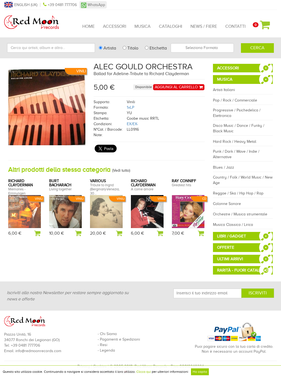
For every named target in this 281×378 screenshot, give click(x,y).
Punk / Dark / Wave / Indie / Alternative (236, 154)
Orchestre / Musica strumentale (240, 214)
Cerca (257, 47)
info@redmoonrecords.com (38, 351)
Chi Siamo (108, 334)
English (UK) (25, 5)
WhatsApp (95, 5)
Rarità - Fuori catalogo (242, 270)
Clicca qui (143, 372)
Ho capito (200, 372)
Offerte (225, 247)
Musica (142, 26)
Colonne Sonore (227, 204)
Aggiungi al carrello (177, 87)
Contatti (235, 26)
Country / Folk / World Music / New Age (242, 180)
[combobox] (202, 48)
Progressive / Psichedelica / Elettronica (236, 113)
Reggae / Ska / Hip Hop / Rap (238, 193)
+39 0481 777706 (62, 5)
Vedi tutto (121, 170)
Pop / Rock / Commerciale (235, 100)
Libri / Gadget (231, 236)
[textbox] (202, 47)
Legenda (107, 350)
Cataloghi (170, 26)
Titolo (132, 48)
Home (88, 26)
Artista (109, 48)
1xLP (130, 107)
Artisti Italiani (224, 90)
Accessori (114, 26)
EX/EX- (132, 124)
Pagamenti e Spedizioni (120, 339)
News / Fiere (203, 26)
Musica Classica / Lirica (233, 225)
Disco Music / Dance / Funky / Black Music (238, 128)
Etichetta (157, 48)
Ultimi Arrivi (230, 259)
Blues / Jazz (223, 167)
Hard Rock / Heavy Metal (234, 141)
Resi (103, 345)
